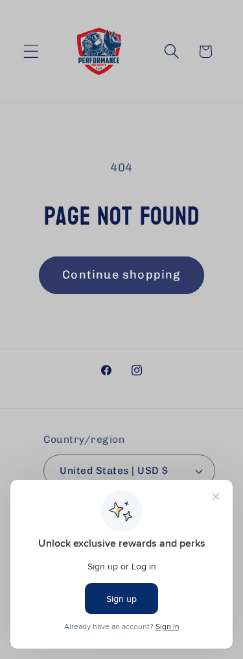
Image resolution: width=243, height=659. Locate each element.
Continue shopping (121, 274)
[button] (31, 51)
